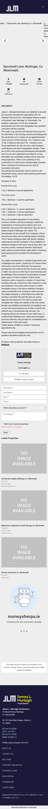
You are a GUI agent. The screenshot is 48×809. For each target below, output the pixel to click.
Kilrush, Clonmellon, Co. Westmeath (15, 572)
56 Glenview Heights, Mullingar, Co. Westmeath (19, 479)
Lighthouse (32, 807)
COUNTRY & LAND (9, 771)
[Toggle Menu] (43, 7)
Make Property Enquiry (25, 379)
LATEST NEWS (8, 787)
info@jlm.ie (25, 368)
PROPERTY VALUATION (12, 765)
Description (6, 106)
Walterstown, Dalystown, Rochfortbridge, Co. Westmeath (22, 526)
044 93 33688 (10, 734)
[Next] (42, 40)
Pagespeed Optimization (19, 807)
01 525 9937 (10, 731)
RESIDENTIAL (8, 776)
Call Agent (25, 374)
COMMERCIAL (8, 782)
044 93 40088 (10, 729)
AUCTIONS (6, 759)
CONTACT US (7, 754)
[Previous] (5, 40)
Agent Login (15, 797)
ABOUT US (6, 748)
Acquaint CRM (23, 795)
